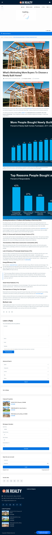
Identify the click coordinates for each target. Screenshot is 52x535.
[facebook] (4, 481)
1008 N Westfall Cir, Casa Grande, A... (19, 408)
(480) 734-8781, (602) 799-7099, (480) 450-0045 (13, 498)
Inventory (10, 37)
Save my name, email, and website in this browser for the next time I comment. (19, 349)
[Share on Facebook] (4, 312)
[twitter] (7, 481)
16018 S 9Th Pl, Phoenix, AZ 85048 (18, 402)
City (4, 374)
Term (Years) (5, 437)
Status (5, 378)
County (5, 371)
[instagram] (21, 481)
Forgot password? (45, 469)
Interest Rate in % (6, 442)
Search (26, 381)
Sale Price (5, 426)
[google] (11, 481)
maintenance (43, 228)
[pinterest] (18, 481)
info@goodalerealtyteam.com (9, 500)
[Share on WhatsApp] (9, 312)
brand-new (29, 108)
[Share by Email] (12, 312)
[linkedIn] (14, 481)
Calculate (26, 448)
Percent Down (5, 432)
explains (23, 112)
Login (26, 467)
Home (2, 37)
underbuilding (28, 259)
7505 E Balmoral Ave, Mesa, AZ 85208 (19, 413)
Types (5, 364)
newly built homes (13, 265)
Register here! (6, 469)
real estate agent (39, 293)
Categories (6, 368)
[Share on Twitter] (7, 312)
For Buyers (6, 37)
